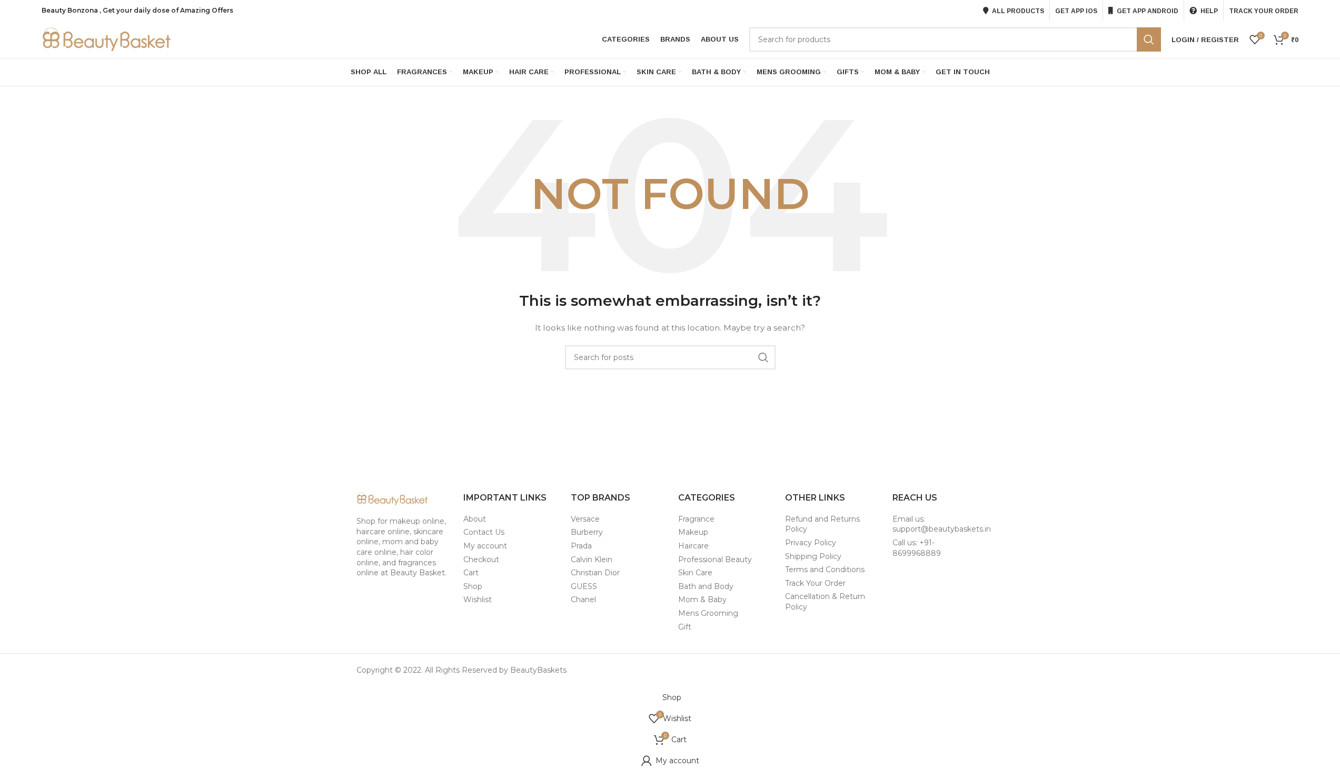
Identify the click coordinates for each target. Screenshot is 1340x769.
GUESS (584, 586)
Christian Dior (595, 572)
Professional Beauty (715, 559)
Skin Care (695, 572)
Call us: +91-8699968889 (916, 548)
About (474, 519)
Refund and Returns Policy (822, 524)
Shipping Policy (813, 556)
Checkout (481, 559)
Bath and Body (705, 586)
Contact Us (483, 532)
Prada (581, 546)
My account (485, 546)
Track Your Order (815, 583)
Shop (472, 586)
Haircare (693, 546)
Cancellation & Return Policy (825, 602)
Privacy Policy (810, 542)
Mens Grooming (708, 613)
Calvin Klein (591, 559)
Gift (684, 627)
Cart (471, 572)
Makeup (693, 532)
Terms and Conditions (825, 569)
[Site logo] (107, 39)
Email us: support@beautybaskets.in (941, 524)
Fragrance (696, 519)
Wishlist (477, 599)
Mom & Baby (702, 599)
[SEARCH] (1149, 39)
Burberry (587, 532)
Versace (585, 519)
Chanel (583, 599)
